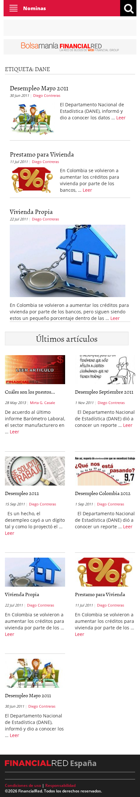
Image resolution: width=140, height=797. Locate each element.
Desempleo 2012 (22, 493)
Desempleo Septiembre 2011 (104, 392)
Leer (121, 117)
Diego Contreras (46, 95)
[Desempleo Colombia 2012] (105, 471)
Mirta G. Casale (42, 402)
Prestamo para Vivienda (42, 154)
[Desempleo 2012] (35, 471)
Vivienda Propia (31, 211)
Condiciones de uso (23, 785)
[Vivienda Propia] (67, 260)
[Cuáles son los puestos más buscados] (35, 369)
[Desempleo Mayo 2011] (32, 117)
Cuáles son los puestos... (30, 392)
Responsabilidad (60, 785)
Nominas (34, 8)
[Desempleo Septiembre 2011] (105, 369)
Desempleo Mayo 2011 (39, 88)
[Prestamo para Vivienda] (32, 179)
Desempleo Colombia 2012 (103, 493)
